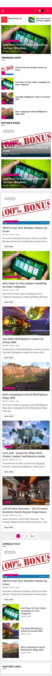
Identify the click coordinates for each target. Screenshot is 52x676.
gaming (7, 502)
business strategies (10, 143)
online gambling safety (11, 41)
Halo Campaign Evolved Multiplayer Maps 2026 (31, 98)
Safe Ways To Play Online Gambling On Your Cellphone (25, 46)
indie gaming (9, 332)
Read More (8, 247)
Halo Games (9, 388)
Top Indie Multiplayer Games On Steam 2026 (32, 83)
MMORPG (8, 446)
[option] (26, 39)
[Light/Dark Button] (41, 11)
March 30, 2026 (16, 460)
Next (32, 536)
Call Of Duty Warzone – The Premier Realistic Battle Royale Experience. (25, 510)
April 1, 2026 (15, 51)
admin (7, 51)
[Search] (48, 10)
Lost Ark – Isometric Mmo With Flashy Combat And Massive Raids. (32, 112)
